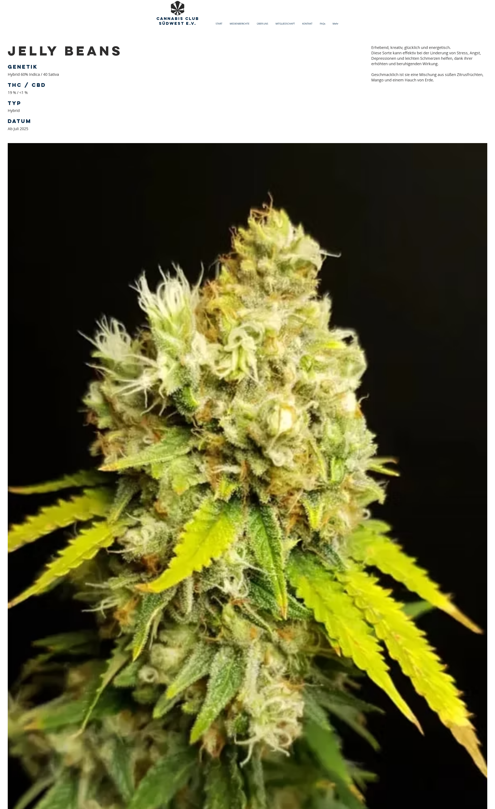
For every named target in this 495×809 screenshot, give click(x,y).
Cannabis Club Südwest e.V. (177, 21)
